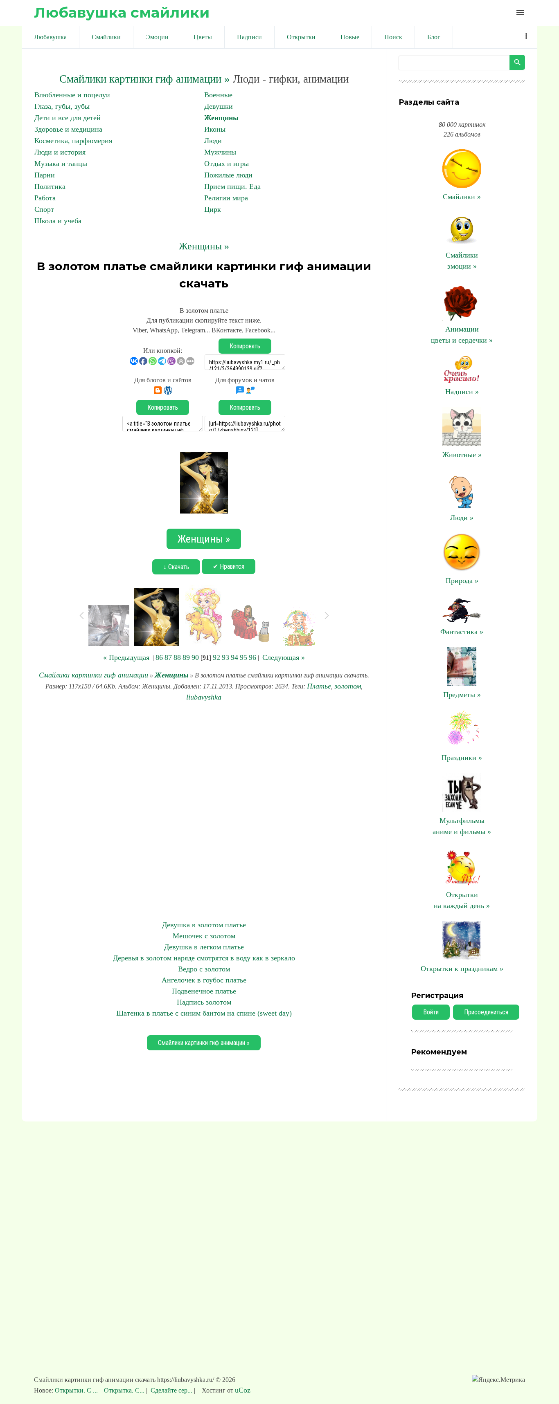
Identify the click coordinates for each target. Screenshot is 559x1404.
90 (195, 657)
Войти (431, 1012)
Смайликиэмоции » (462, 260)
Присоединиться (486, 1012)
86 (159, 657)
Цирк (212, 209)
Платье (319, 686)
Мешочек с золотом (204, 936)
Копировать (245, 346)
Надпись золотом (204, 1002)
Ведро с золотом (204, 969)
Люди (213, 141)
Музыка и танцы (60, 163)
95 (243, 657)
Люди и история (60, 152)
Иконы (214, 129)
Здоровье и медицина (68, 129)
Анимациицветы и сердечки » (462, 334)
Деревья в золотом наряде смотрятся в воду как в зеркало (204, 958)
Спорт (44, 209)
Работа (45, 198)
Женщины (221, 118)
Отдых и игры (226, 163)
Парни (44, 175)
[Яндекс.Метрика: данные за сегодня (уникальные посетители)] (498, 1380)
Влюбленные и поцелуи (72, 95)
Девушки (218, 106)
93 (225, 657)
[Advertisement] (204, 811)
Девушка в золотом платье (204, 925)
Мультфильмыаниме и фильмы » (462, 826)
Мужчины (220, 152)
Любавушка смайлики (122, 12)
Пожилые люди (228, 175)
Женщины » (204, 246)
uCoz (242, 1390)
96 (252, 657)
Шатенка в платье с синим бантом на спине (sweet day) (204, 1013)
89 (186, 657)
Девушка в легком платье (204, 947)
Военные (218, 95)
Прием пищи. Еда (232, 186)
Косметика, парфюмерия (73, 141)
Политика (49, 186)
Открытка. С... (124, 1390)
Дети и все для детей (67, 118)
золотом (347, 686)
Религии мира (226, 198)
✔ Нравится (228, 566)
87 (168, 657)
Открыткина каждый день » (462, 900)
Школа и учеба (57, 221)
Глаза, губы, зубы (62, 106)
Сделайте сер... (171, 1390)
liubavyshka (203, 697)
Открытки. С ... (77, 1390)
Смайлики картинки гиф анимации (93, 675)
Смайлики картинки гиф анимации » (144, 79)
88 (177, 657)
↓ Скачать (176, 567)
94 (234, 657)
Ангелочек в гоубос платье (204, 980)
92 (216, 657)
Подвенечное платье (204, 991)
